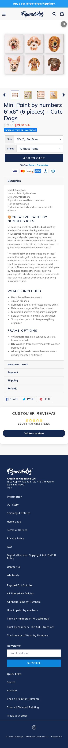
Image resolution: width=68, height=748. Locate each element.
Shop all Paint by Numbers (23, 698)
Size (9, 139)
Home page (14, 521)
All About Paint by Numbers (23, 601)
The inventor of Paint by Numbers (27, 635)
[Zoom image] (34, 54)
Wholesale (13, 575)
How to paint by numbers (22, 610)
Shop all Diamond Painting (23, 707)
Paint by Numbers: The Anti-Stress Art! (30, 626)
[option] (15, 95)
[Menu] (4, 13)
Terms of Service (17, 529)
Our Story (13, 504)
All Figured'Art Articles (20, 593)
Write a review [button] (34, 433)
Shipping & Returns (18, 512)
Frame (10, 148)
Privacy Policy (15, 538)
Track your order (17, 715)
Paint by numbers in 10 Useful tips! (28, 618)
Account (12, 690)
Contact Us (14, 566)
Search (11, 682)
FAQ (9, 546)
